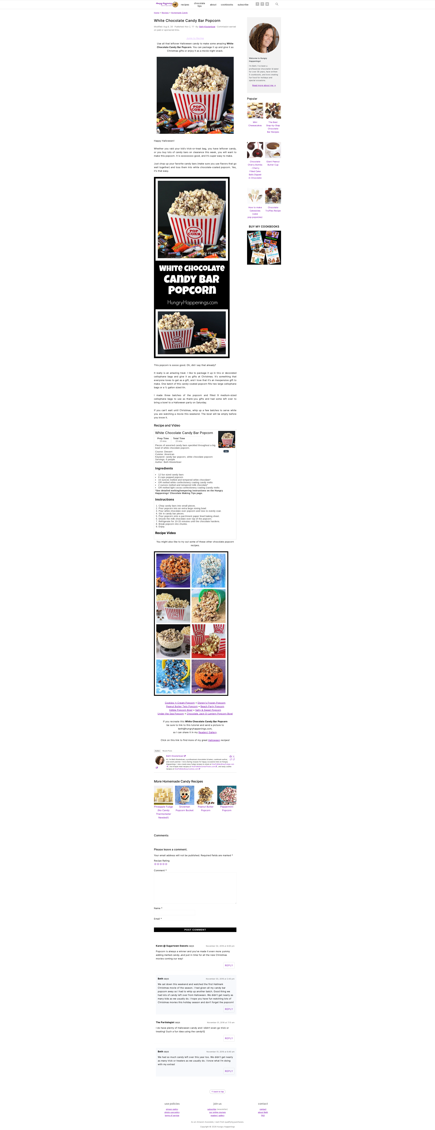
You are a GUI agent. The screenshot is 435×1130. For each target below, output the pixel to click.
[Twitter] (233, 756)
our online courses (217, 1112)
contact (263, 1109)
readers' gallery (217, 1115)
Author (157, 751)
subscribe (243, 4)
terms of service (172, 1115)
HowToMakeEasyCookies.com (186, 769)
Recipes (165, 13)
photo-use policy (171, 1112)
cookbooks (227, 4)
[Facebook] (230, 756)
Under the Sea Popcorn (171, 713)
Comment (160, 870)
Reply (229, 965)
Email (158, 918)
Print (226, 451)
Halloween (214, 740)
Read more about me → (264, 85)
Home (156, 13)
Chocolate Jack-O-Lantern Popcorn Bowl (210, 713)
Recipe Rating (162, 860)
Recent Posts (167, 751)
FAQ (263, 1115)
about (213, 4)
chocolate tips (199, 4)
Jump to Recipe (195, 38)
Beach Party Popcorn (212, 706)
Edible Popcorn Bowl (181, 710)
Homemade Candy (179, 13)
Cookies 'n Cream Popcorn (180, 702)
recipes (185, 4)
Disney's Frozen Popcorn (212, 702)
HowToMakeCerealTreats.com (203, 766)
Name (158, 908)
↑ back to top (217, 1091)
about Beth (263, 1112)
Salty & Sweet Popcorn (208, 710)
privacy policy (172, 1109)
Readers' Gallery (207, 732)
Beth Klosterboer (174, 756)
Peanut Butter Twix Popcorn (182, 706)
